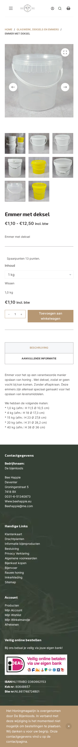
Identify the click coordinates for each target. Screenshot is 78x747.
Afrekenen (12, 624)
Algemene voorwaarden (21, 558)
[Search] (59, 8)
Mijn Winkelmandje (17, 619)
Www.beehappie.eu (18, 501)
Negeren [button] (69, 726)
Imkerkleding (13, 577)
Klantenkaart (13, 534)
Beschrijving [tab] (39, 347)
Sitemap (10, 582)
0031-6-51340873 (18, 496)
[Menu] (11, 8)
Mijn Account (13, 610)
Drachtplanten (14, 539)
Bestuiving (12, 548)
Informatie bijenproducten (22, 543)
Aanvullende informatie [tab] (39, 358)
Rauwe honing (14, 572)
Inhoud (10, 265)
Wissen (9, 283)
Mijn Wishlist (13, 615)
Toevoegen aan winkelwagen (50, 315)
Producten (12, 605)
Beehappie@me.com (19, 506)
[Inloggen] (52, 8)
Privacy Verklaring (17, 553)
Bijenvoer (11, 567)
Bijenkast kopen (15, 563)
